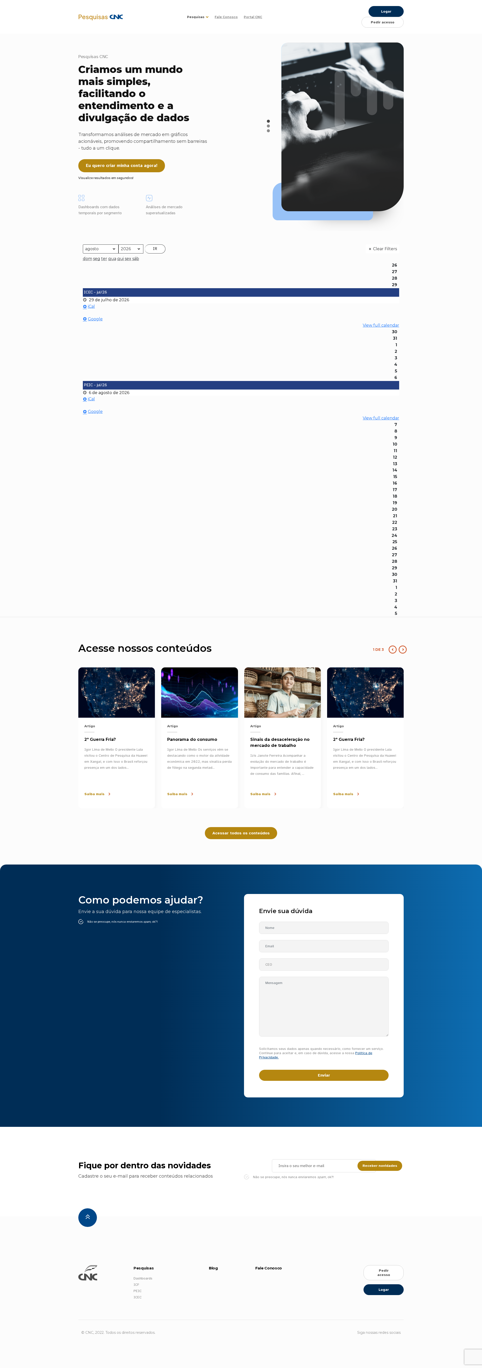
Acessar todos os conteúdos (241, 833)
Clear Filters (385, 248)
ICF (136, 1284)
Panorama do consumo (192, 739)
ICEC (138, 1297)
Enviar (324, 1075)
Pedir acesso (382, 22)
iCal (91, 306)
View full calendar (381, 325)
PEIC (138, 1291)
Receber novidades (380, 1166)
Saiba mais (94, 794)
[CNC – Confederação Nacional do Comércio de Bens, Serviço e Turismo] (80, 17)
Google (95, 319)
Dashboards (143, 1278)
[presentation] (402, 650)
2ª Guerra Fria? (100, 739)
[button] (268, 121)
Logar (386, 11)
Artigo (89, 726)
